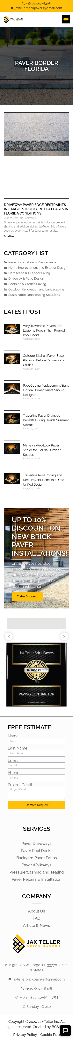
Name (13, 736)
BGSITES (59, 1027)
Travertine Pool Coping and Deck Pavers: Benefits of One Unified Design (43, 479)
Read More (10, 236)
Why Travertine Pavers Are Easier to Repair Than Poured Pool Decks (44, 330)
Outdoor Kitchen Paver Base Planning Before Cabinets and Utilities (44, 360)
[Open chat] (65, 1030)
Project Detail (20, 785)
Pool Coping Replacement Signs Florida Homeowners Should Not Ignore (46, 390)
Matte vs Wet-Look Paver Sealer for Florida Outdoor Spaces (42, 450)
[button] (66, 19)
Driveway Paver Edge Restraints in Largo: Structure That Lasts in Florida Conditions (36, 209)
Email (13, 760)
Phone (13, 773)
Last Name (17, 748)
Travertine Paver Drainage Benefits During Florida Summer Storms (46, 420)
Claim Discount (27, 596)
